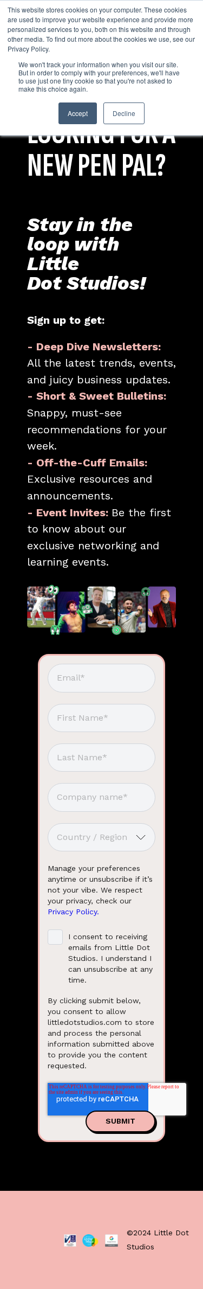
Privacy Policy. (73, 911)
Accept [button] (78, 113)
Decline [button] (124, 113)
